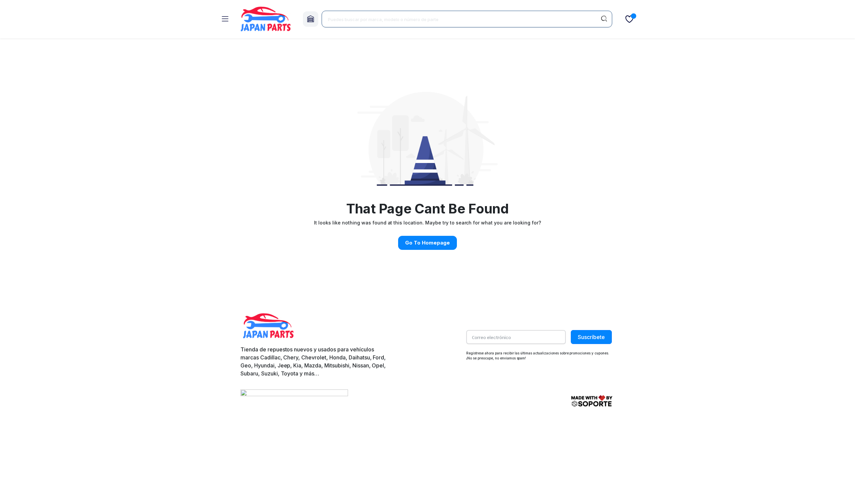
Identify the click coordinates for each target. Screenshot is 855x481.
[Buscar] (603, 19)
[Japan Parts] (265, 19)
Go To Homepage (427, 242)
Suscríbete (591, 337)
